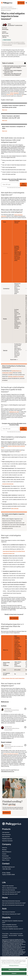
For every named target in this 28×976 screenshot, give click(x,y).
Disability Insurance (7, 839)
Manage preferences (14, 965)
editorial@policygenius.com (7, 771)
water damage (14, 508)
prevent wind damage (7, 484)
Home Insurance (6, 834)
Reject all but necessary (14, 969)
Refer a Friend (5, 860)
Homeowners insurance (6, 7)
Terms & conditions (13, 935)
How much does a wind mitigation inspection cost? (13, 71)
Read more (4, 110)
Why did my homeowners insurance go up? (13, 905)
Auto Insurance (6, 837)
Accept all (14, 973)
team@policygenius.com (8, 867)
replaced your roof (14, 412)
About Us (4, 848)
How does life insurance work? (10, 894)
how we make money (8, 45)
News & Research (6, 852)
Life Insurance (5, 832)
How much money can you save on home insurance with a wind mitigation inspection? (15, 67)
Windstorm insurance (6, 10)
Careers (4, 854)
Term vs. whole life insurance (9, 888)
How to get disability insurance (10, 927)
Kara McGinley (11, 25)
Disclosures (20, 935)
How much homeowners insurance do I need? (13, 903)
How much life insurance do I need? (11, 892)
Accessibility (5, 935)
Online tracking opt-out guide (16, 933)
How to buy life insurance (8, 890)
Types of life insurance (8, 886)
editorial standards (21, 43)
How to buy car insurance (8, 912)
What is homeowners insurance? (8, 8)
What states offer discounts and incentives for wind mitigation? (12, 74)
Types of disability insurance (9, 925)
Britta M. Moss (5, 29)
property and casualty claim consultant (10, 753)
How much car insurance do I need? (11, 914)
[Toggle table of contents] (25, 63)
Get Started (6, 813)
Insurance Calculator (7, 841)
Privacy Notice (5, 933)
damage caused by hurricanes (16, 377)
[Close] (26, 958)
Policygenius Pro (6, 858)
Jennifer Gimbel (18, 25)
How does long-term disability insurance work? (12, 921)
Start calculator (23, 184)
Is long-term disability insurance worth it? (12, 929)
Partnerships (5, 856)
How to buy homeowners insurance (11, 901)
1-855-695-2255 (6, 869)
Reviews (4, 850)
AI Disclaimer (5, 937)
